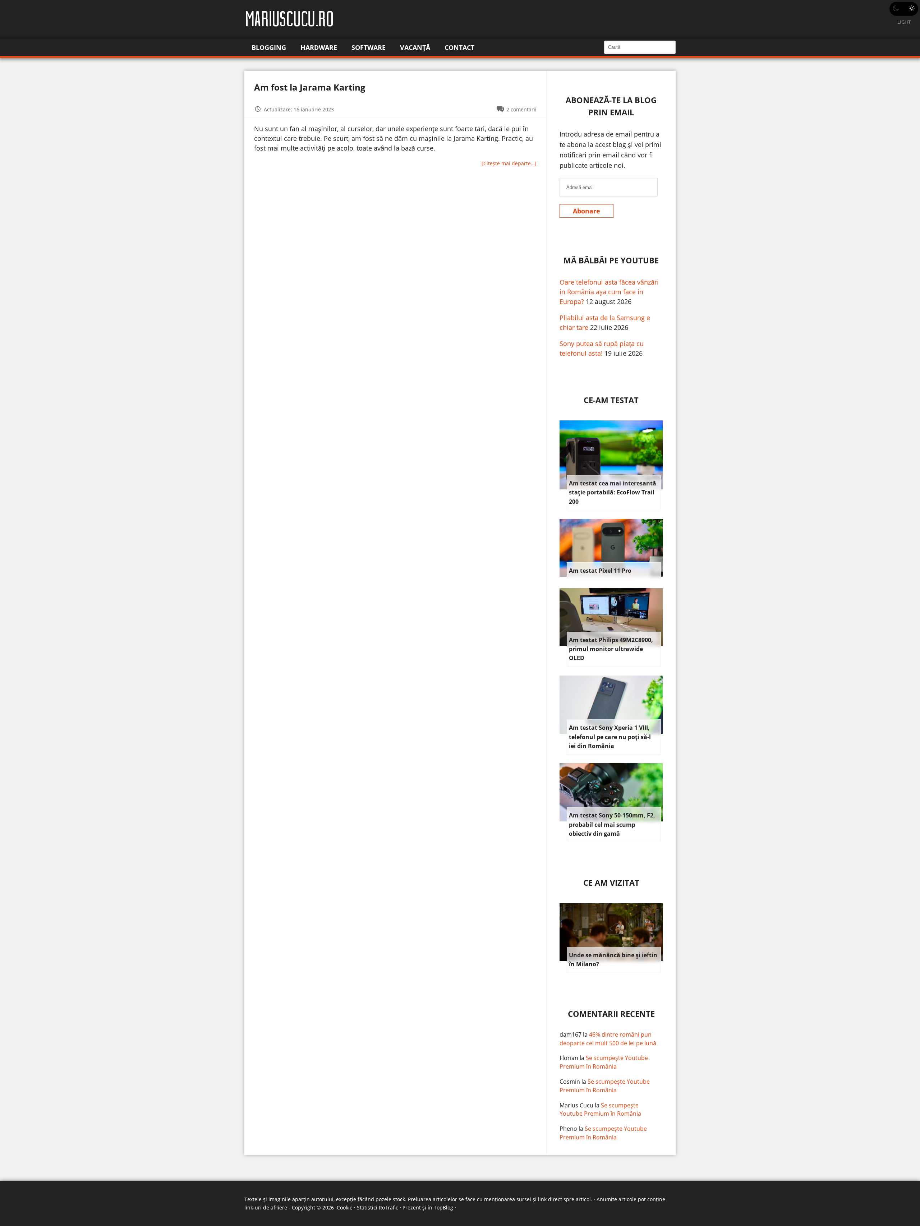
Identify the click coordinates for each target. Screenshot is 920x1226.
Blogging (269, 47)
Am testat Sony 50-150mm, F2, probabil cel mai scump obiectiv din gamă (612, 824)
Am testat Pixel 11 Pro (600, 571)
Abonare (586, 211)
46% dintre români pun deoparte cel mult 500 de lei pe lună (608, 1039)
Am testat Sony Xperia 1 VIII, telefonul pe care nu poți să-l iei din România (610, 737)
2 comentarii (521, 109)
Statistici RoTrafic (377, 1207)
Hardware (318, 47)
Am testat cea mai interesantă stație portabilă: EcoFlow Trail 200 (612, 492)
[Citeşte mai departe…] (509, 163)
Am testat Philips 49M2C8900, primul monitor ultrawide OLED (611, 649)
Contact (459, 47)
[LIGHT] (903, 9)
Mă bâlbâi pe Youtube (611, 260)
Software (368, 47)
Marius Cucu (576, 1105)
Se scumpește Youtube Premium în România (604, 1062)
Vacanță (415, 47)
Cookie (345, 1207)
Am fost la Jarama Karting (309, 87)
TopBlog (443, 1207)
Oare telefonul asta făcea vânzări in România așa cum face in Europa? (609, 292)
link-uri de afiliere (265, 1207)
